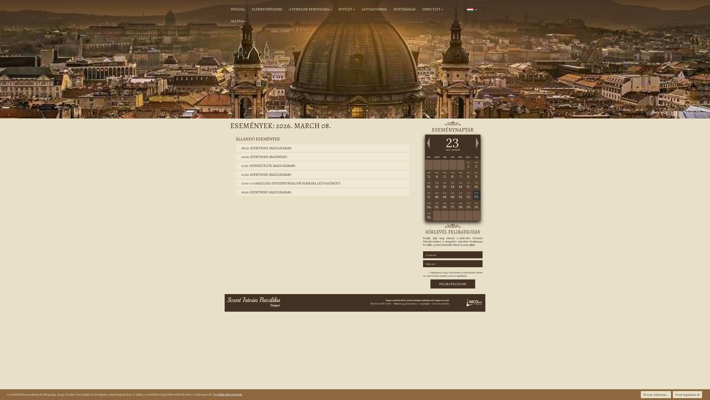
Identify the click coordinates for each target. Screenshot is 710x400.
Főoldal (238, 9)
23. (476, 195)
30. (476, 205)
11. (437, 185)
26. (444, 205)
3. (429, 175)
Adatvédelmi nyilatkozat (420, 300)
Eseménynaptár (453, 129)
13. (453, 185)
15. (469, 185)
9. (476, 175)
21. (461, 195)
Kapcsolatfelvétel (395, 300)
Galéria (237, 21)
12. (445, 185)
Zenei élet (431, 9)
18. (437, 195)
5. (445, 175)
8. (468, 175)
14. (461, 185)
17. (429, 195)
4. (437, 175)
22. (468, 195)
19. (445, 195)
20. (452, 195)
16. (476, 185)
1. (468, 164)
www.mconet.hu (440, 303)
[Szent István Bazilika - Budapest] (254, 302)
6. (453, 175)
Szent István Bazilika (360, 67)
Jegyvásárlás (404, 9)
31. (429, 215)
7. (461, 175)
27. (453, 205)
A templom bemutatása (309, 9)
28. (461, 205)
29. (468, 205)
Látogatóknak (374, 9)
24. (429, 205)
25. (437, 205)
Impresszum (442, 300)
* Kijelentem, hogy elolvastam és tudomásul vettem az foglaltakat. (453, 274)
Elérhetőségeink (267, 9)
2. (476, 164)
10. (429, 185)
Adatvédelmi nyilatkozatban (440, 275)
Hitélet (345, 9)
